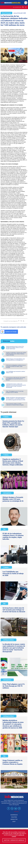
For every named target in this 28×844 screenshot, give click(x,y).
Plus (4, 529)
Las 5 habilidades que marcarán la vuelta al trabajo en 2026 (15, 372)
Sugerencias (14, 814)
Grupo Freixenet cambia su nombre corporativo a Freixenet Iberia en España (15, 404)
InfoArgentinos (7, 493)
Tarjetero (14, 817)
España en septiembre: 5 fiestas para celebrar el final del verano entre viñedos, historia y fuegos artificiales (16, 354)
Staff (14, 821)
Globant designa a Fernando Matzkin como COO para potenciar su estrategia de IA (15, 359)
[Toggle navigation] (26, 7)
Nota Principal (6, 13)
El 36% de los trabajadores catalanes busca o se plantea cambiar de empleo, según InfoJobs (16, 366)
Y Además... (6, 416)
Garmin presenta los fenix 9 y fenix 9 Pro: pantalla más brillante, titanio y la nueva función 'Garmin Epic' (15, 347)
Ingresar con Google (10, 331)
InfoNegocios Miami (8, 640)
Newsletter (14, 819)
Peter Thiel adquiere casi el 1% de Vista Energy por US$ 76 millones (14, 392)
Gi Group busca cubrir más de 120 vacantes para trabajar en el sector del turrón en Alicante (15, 379)
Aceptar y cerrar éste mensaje (14, 840)
